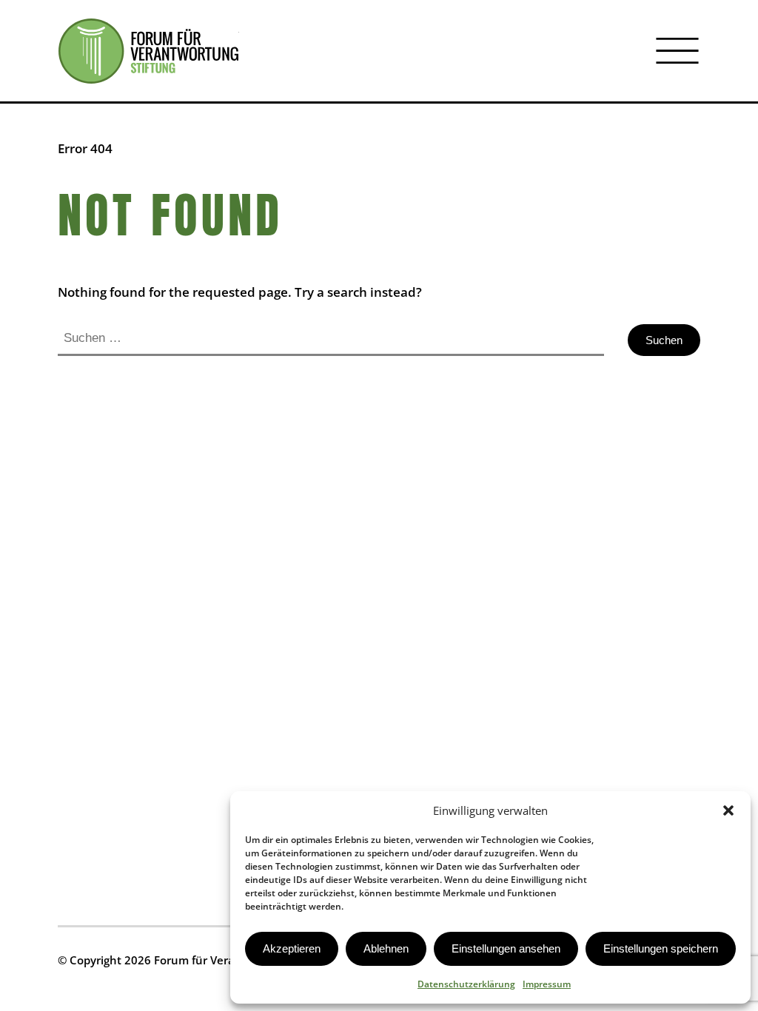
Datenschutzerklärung (466, 984)
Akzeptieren (292, 948)
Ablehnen (386, 948)
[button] (728, 810)
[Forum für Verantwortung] (148, 51)
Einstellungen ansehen (506, 948)
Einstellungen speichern (660, 948)
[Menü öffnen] (677, 51)
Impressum (547, 984)
